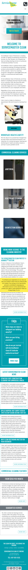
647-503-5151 (15, 558)
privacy (11, 547)
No (19, 290)
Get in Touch (14, 31)
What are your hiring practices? (13, 338)
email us (7, 100)
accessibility (21, 547)
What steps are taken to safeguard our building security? (14, 329)
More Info (22, 501)
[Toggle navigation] (25, 9)
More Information (20, 312)
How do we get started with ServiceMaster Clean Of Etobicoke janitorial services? (13, 349)
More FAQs (14, 361)
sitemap (6, 547)
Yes (17, 290)
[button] (14, 168)
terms (15, 547)
